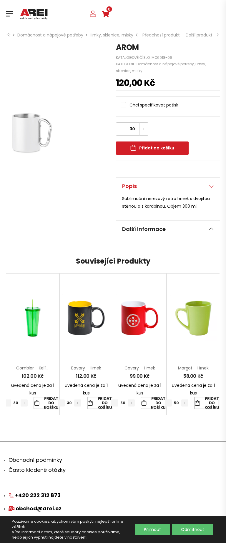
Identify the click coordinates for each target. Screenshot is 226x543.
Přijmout (152, 529)
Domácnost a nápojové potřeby (50, 35)
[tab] (168, 186)
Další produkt (200, 35)
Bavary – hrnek (86, 368)
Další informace (144, 229)
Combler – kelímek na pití (42, 368)
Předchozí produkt (160, 35)
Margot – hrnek (193, 368)
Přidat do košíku (156, 148)
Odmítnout (192, 529)
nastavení (77, 537)
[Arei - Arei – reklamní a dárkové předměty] (34, 13)
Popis (129, 186)
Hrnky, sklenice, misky (111, 35)
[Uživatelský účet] (93, 13)
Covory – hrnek (139, 368)
